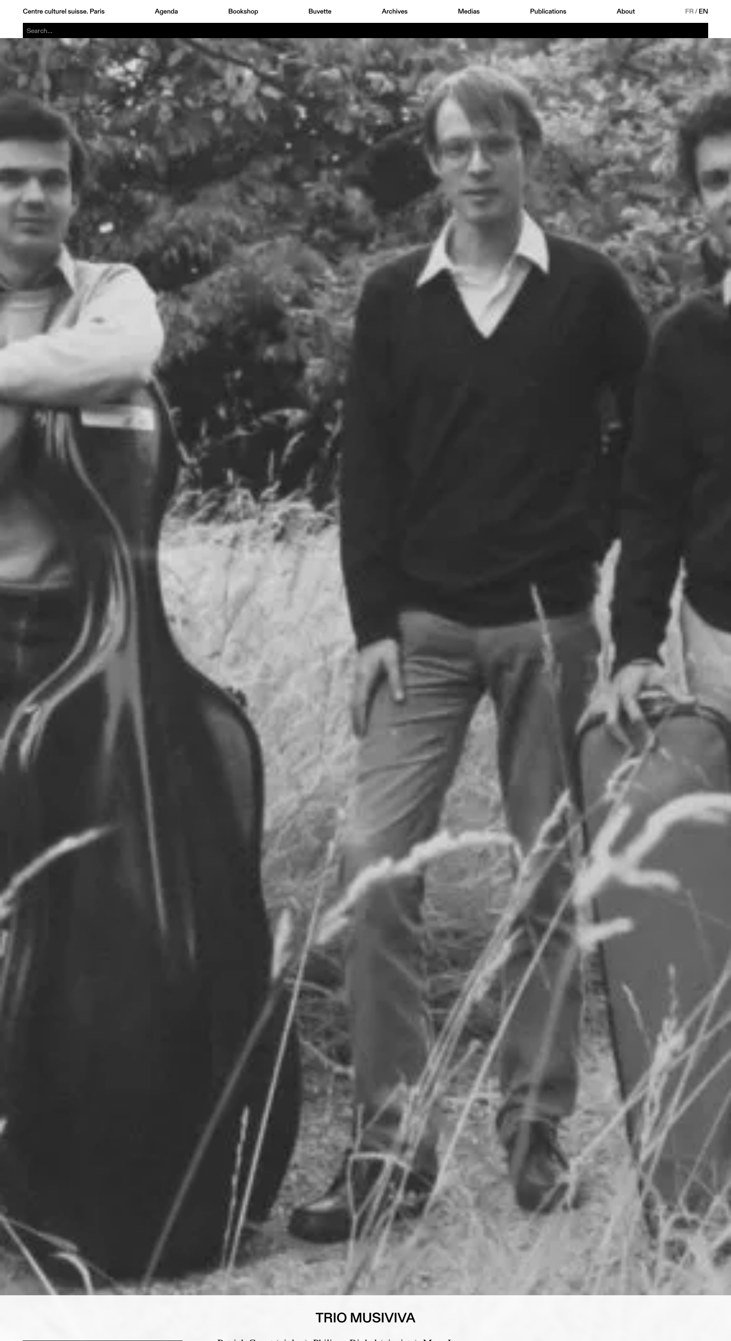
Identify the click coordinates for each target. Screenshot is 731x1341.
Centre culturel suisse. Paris (63, 11)
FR (689, 11)
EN (703, 11)
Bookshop (243, 11)
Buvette (320, 11)
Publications (548, 11)
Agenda (166, 11)
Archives (394, 11)
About (626, 11)
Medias (469, 11)
